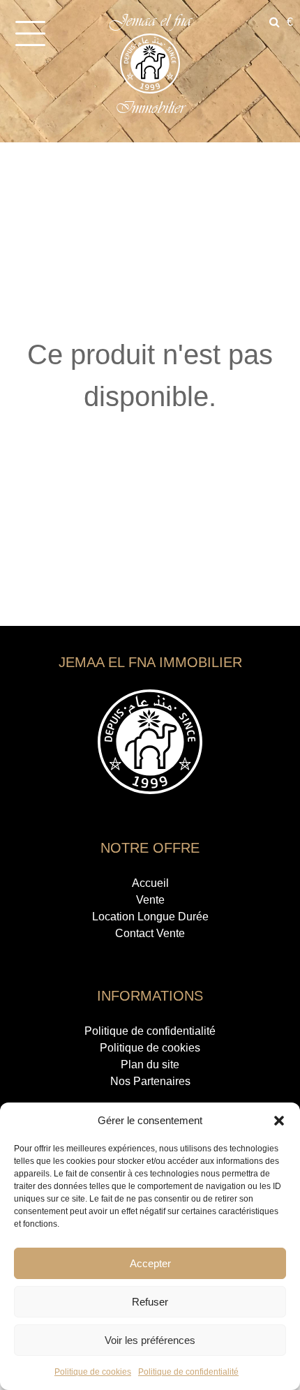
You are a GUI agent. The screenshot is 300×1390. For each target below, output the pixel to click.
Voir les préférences (150, 1340)
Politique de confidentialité (188, 1372)
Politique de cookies (92, 1372)
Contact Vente (150, 933)
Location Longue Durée (150, 916)
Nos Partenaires (150, 1081)
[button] (279, 1121)
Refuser (150, 1302)
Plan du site (150, 1064)
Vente (150, 900)
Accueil (150, 883)
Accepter (150, 1263)
